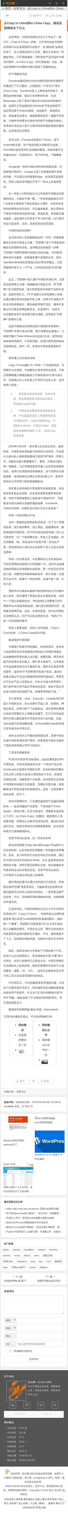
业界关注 (19, 8)
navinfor (53, 1249)
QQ (8, 1344)
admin (10, 1106)
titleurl (27, 1255)
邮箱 (11, 1328)
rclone (32, 1267)
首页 (8, 8)
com (49, 1261)
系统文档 (47, 1255)
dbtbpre (44, 1267)
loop (33, 1261)
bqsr (5, 1267)
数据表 (58, 1261)
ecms (17, 1255)
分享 (46, 1081)
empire (41, 1249)
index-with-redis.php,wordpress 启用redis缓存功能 (32, 1208)
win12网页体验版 (43, 1122)
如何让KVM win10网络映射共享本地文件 (27, 1222)
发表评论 (37, 15)
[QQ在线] (26, 1405)
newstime (22, 1261)
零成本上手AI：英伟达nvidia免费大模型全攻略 (30, 1218)
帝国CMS (8, 1261)
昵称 (11, 1320)
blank (6, 1249)
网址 (8, 1336)
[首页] (63, 1490)
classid (16, 1249)
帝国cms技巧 (18, 1267)
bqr (41, 1261)
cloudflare (29, 1249)
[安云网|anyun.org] (41, 1507)
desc (36, 1255)
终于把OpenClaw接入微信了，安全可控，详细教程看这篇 (36, 1213)
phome (6, 1255)
